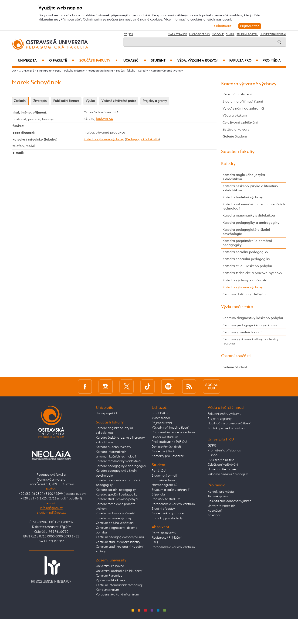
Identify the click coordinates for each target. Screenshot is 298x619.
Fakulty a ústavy (74, 70)
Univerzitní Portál (273, 34)
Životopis (40, 101)
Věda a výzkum (235, 115)
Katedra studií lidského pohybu (247, 266)
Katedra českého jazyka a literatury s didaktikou (250, 188)
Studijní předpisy (163, 508)
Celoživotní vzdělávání (240, 122)
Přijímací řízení (162, 423)
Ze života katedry (236, 129)
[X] (126, 386)
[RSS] (189, 386)
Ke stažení (215, 510)
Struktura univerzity (49, 70)
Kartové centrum (107, 589)
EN (131, 34)
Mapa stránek (177, 34)
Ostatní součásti (236, 356)
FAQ (155, 542)
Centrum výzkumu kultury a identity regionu (250, 341)
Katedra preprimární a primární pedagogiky (247, 243)
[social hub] (211, 386)
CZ (125, 34)
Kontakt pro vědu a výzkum (227, 428)
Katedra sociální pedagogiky (245, 252)
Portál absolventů (164, 533)
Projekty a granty (155, 101)
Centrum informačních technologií (119, 585)
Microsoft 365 (199, 34)
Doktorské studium (165, 437)
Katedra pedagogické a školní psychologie (246, 232)
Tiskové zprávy (218, 496)
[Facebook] (85, 386)
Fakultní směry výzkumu (224, 414)
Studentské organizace (167, 513)
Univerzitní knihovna (110, 566)
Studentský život (163, 451)
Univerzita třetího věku (223, 469)
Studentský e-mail (164, 475)
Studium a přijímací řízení (243, 101)
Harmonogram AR (164, 485)
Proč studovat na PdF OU (169, 442)
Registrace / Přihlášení (167, 537)
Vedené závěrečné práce (119, 101)
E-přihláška (160, 413)
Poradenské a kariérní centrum (117, 594)
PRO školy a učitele (221, 460)
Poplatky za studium (166, 499)
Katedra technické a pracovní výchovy (252, 273)
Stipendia (158, 494)
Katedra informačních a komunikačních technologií (254, 206)
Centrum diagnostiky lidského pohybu (253, 318)
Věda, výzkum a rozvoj (201, 60)
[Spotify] (168, 386)
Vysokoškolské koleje (110, 580)
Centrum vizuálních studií (242, 332)
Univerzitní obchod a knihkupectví (119, 571)
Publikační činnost (66, 101)
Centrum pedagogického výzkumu (250, 325)
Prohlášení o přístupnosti (225, 450)
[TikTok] (147, 386)
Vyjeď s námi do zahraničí (243, 108)
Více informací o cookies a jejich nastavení (197, 19)
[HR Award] (51, 569)
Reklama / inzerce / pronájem (228, 474)
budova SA (104, 119)
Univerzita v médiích (221, 506)
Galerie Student (235, 136)
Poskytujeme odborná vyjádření (230, 501)
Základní (20, 101)
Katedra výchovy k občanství (245, 280)
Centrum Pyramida (109, 575)
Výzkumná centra (237, 307)
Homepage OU (106, 413)
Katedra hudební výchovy (243, 197)
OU (14, 70)
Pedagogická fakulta (100, 70)
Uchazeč (134, 60)
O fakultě (61, 60)
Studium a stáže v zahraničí (171, 490)
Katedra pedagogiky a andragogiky (251, 222)
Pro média (272, 60)
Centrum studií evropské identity (118, 542)
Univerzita (31, 60)
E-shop (212, 455)
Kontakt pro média (221, 491)
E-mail (230, 34)
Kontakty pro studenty (167, 518)
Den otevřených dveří (166, 446)
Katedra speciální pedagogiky (246, 259)
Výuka (90, 101)
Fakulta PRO (243, 60)
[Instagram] (105, 386)
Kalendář (214, 515)
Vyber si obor (161, 418)
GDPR (212, 445)
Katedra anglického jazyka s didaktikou (244, 177)
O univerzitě (26, 70)
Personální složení (237, 94)
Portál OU (159, 470)
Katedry (143, 70)
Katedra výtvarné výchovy (167, 70)
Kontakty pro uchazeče (168, 456)
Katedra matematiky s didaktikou (249, 215)
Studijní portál (247, 34)
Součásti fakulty (98, 60)
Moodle (218, 34)
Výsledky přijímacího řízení (170, 427)
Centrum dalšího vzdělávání (245, 294)
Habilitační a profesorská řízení (229, 423)
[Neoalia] (51, 455)
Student (161, 60)
